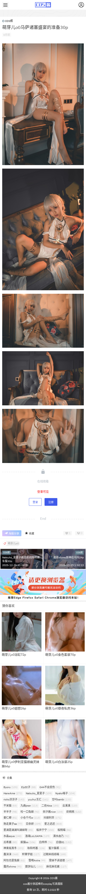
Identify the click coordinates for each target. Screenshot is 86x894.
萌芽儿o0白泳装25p (59, 762)
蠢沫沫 (11, 854)
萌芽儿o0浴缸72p (14, 655)
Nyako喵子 (65, 793)
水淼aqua (13, 836)
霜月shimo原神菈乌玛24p (68, 557)
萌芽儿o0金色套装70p (60, 655)
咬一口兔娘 (30, 811)
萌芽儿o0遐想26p (14, 708)
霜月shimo (13, 866)
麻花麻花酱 (56, 866)
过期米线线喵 (54, 854)
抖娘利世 (52, 817)
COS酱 (53, 878)
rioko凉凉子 (14, 799)
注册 (51, 502)
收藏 (31, 533)
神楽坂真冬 (14, 848)
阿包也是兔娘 (14, 860)
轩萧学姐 (31, 854)
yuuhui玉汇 (38, 799)
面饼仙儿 (34, 866)
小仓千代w (30, 817)
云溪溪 (69, 805)
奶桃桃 (73, 811)
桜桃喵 (64, 830)
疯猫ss (28, 842)
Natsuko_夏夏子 (39, 793)
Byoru (11, 787)
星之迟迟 (53, 823)
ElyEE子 (28, 787)
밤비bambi (61, 799)
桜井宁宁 (45, 830)
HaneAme (13, 793)
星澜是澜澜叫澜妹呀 (18, 830)
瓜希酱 (10, 842)
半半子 (10, 811)
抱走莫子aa (13, 823)
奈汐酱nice (53, 811)
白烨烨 (45, 842)
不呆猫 (10, 805)
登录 (35, 502)
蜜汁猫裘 (57, 848)
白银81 (63, 842)
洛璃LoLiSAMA (37, 836)
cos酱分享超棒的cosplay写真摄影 (43, 883)
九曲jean (29, 805)
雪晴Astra (36, 860)
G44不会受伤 (49, 787)
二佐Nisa (50, 805)
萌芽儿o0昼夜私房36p (60, 708)
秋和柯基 (36, 848)
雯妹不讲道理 (60, 860)
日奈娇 (33, 823)
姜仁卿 (10, 817)
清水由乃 (61, 836)
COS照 (9, 21)
